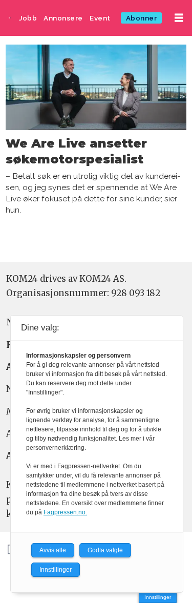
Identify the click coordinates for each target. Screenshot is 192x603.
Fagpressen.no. (65, 512)
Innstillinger (157, 597)
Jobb (28, 18)
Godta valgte (105, 550)
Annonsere (63, 18)
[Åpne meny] (179, 18)
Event (100, 18)
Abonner (141, 18)
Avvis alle (52, 550)
